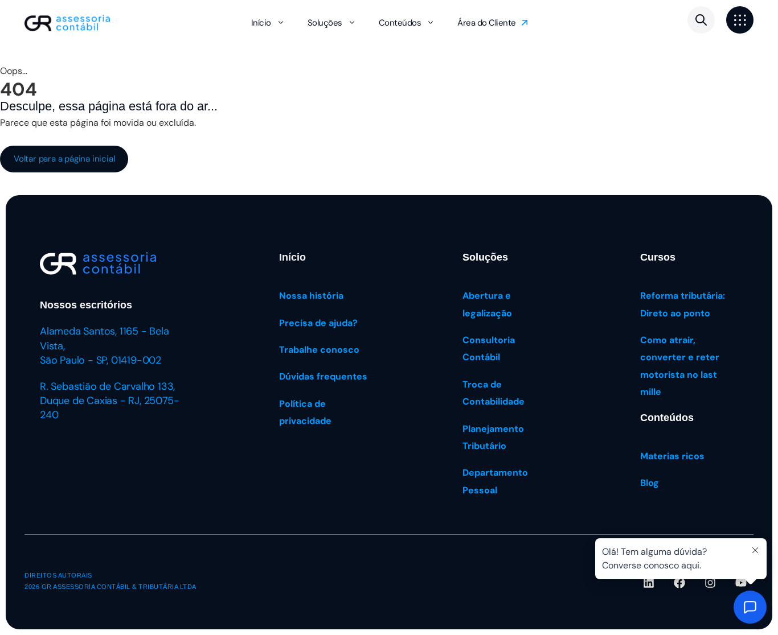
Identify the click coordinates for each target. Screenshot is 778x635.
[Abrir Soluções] (352, 22)
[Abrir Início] (281, 22)
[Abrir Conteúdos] (430, 22)
